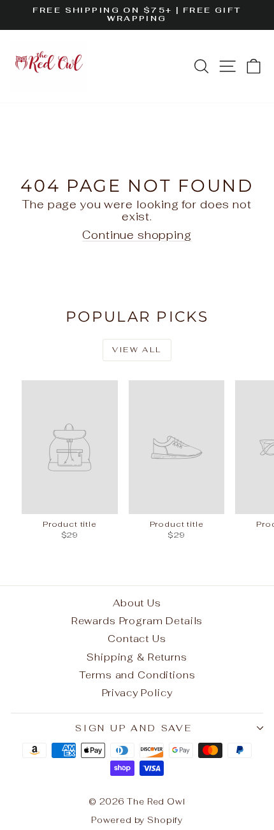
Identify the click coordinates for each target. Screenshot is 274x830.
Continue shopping (136, 235)
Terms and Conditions (137, 675)
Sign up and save (133, 728)
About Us (137, 603)
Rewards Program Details (137, 621)
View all (136, 350)
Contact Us (137, 639)
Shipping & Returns (137, 657)
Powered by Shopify (137, 820)
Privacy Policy (137, 693)
